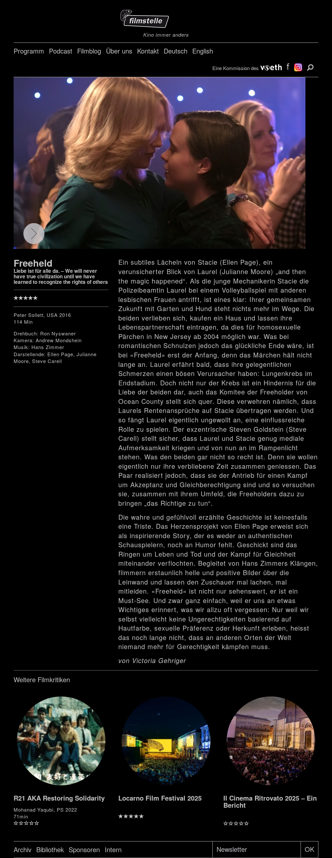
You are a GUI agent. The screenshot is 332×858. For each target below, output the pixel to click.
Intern (113, 849)
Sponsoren (84, 849)
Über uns (119, 50)
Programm (29, 50)
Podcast (60, 50)
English (202, 50)
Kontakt (148, 50)
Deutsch (175, 50)
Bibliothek (50, 849)
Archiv (22, 849)
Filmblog (89, 50)
